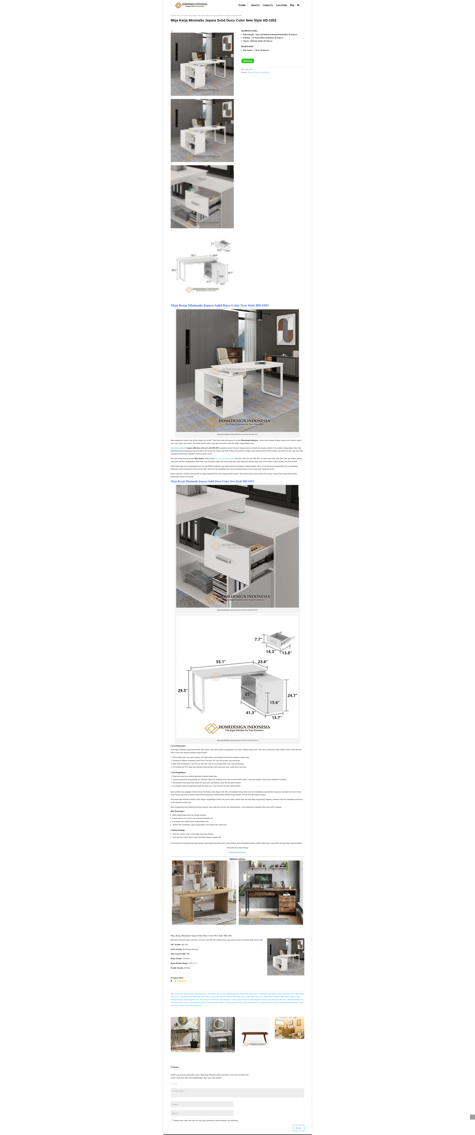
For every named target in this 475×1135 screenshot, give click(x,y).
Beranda (173, 15)
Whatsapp (247, 60)
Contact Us (268, 5)
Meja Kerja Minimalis (184, 481)
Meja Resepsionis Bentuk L (277, 999)
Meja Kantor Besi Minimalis (190, 996)
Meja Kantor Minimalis (271, 996)
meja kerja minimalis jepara (224, 458)
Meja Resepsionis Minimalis (289, 1002)
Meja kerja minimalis (179, 448)
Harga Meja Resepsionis (230, 993)
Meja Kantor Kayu (239, 996)
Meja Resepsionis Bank (259, 999)
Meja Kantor (193, 15)
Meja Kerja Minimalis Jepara (192, 305)
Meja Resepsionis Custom (180, 1002)
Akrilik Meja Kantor (181, 993)
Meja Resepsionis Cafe (295, 999)
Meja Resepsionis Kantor (234, 1002)
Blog (292, 5)
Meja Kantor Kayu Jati (254, 996)
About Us (255, 5)
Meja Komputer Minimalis (209, 999)
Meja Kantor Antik (274, 993)
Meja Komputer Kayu (191, 999)
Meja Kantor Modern (288, 996)
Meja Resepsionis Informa (216, 1002)
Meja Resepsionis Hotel (198, 1002)
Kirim (299, 1128)
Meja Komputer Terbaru (228, 999)
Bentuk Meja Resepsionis (198, 993)
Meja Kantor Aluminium (258, 993)
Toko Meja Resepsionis (194, 1005)
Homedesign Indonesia (237, 852)
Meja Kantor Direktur (224, 996)
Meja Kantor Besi (288, 993)
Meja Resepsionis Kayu (252, 1002)
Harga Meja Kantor (214, 993)
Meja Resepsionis (244, 999)
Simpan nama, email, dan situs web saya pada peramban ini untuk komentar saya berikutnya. (206, 1120)
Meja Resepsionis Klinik (269, 1002)
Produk (242, 5)
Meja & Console (182, 15)
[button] (172, 31)
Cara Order (281, 5)
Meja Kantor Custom (208, 996)
